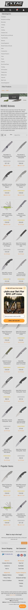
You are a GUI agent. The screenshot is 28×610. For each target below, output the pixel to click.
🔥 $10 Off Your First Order (14, 288)
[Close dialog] (24, 288)
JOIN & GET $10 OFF (14, 320)
